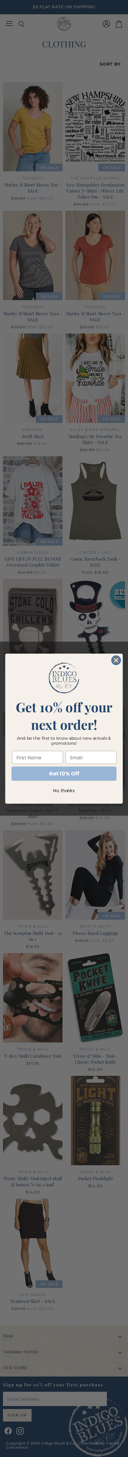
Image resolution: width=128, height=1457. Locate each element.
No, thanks (64, 791)
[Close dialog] (116, 660)
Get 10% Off (64, 773)
